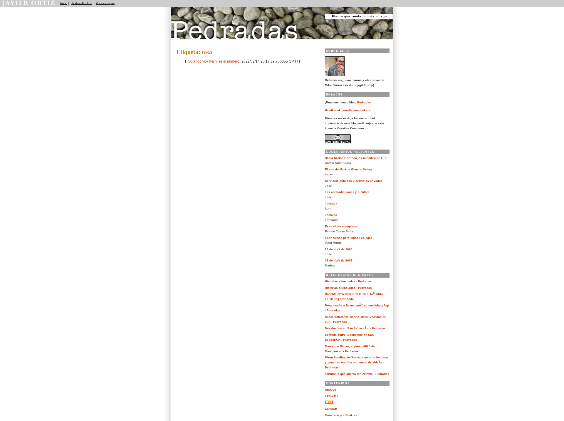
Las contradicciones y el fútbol (347, 192)
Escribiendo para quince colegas (348, 237)
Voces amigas (105, 3)
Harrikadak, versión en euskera (347, 110)
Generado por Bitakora (341, 415)
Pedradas (181, 42)
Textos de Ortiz (81, 3)
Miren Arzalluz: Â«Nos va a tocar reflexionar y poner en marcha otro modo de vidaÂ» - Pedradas (356, 362)
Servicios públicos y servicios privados (353, 180)
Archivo (330, 389)
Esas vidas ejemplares (341, 226)
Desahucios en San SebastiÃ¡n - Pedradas (355, 328)
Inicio (63, 3)
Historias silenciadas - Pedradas (348, 281)
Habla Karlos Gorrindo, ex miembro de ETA (356, 158)
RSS (329, 402)
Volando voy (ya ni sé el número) (214, 61)
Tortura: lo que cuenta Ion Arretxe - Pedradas (357, 373)
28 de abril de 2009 (338, 249)
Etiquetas (331, 395)
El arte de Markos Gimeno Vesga (348, 169)
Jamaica (331, 203)
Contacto (331, 408)
